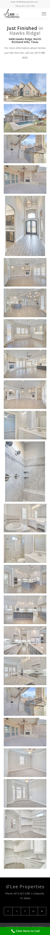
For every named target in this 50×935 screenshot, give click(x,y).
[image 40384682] (26, 763)
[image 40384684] (26, 334)
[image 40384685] (26, 304)
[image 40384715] (26, 150)
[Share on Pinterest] (25, 911)
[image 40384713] (26, 180)
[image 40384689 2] (26, 273)
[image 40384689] (26, 227)
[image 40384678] (26, 610)
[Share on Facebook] (8, 911)
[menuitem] (24, 2)
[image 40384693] (26, 519)
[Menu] (42, 13)
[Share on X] (16, 911)
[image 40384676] (26, 672)
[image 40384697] (26, 794)
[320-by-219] (21, 13)
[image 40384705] (26, 426)
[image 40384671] (26, 88)
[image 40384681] (26, 549)
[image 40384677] (26, 641)
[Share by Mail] (42, 911)
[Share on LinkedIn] (33, 911)
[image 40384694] (26, 472)
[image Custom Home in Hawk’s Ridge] (26, 119)
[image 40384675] (26, 365)
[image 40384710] (26, 855)
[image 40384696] (26, 825)
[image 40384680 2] (26, 580)
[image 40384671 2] (26, 395)
